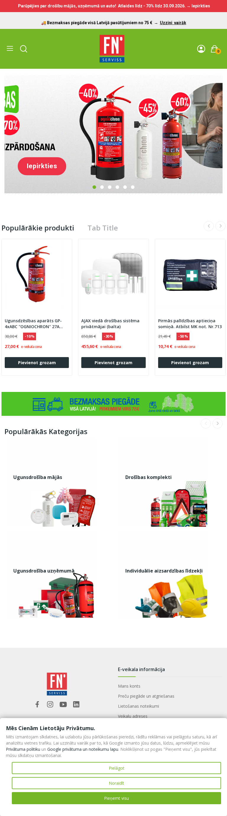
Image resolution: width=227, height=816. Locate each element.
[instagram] (50, 704)
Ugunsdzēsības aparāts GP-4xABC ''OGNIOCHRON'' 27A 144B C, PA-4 (33, 324)
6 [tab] (132, 187)
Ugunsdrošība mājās (37, 477)
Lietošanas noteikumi (138, 706)
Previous (209, 226)
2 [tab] (102, 187)
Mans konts (129, 686)
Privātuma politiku (23, 749)
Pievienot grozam (37, 362)
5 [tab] (125, 187)
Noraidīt (116, 783)
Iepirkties (42, 166)
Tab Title (102, 227)
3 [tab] (109, 187)
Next (220, 226)
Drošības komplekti (148, 477)
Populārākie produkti (37, 227)
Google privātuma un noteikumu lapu (82, 749)
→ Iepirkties (198, 6)
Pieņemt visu (116, 798)
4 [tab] (117, 187)
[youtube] (63, 704)
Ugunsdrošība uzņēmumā (43, 570)
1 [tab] (94, 187)
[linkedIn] (76, 704)
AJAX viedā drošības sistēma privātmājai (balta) (110, 323)
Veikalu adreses (132, 716)
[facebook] (37, 704)
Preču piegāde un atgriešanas (146, 696)
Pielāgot (116, 768)
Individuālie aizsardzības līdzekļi (164, 570)
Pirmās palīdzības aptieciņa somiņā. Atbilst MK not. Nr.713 (190, 323)
